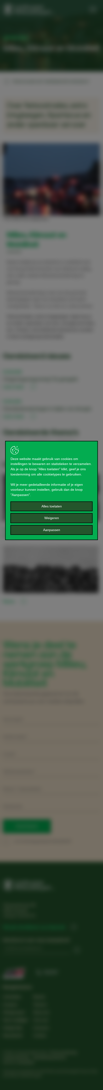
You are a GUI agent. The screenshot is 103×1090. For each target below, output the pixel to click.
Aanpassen (51, 530)
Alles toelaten (51, 506)
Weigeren (51, 518)
